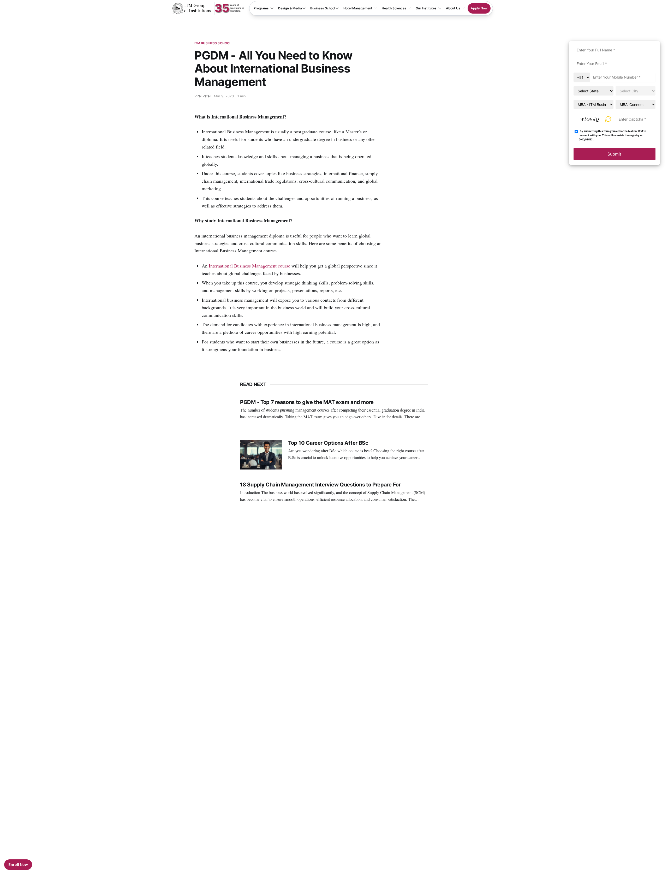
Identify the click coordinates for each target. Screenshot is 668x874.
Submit (614, 154)
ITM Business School (212, 43)
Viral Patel (202, 96)
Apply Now (479, 8)
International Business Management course (249, 266)
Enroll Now (18, 864)
